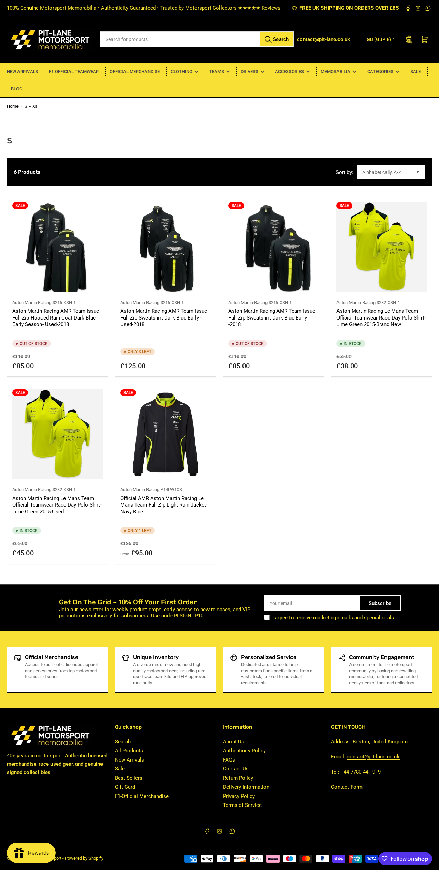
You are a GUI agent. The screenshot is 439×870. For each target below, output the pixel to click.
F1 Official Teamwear (74, 71)
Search (123, 742)
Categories (380, 71)
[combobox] (197, 39)
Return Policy (238, 778)
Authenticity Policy (244, 750)
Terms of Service (242, 805)
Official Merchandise (135, 71)
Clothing (181, 71)
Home (13, 106)
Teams (216, 71)
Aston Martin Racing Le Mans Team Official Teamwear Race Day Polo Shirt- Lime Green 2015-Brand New (381, 317)
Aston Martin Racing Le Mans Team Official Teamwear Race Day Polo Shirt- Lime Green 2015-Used (57, 505)
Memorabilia (336, 71)
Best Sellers (128, 778)
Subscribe (380, 603)
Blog (16, 88)
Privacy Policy (239, 796)
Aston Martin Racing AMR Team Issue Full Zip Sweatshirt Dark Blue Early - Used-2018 (163, 317)
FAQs (229, 760)
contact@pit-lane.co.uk (373, 757)
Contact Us (236, 769)
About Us (233, 742)
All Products (129, 750)
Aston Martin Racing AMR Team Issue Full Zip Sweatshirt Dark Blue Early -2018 (271, 317)
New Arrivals (22, 71)
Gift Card (125, 787)
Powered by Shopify (84, 858)
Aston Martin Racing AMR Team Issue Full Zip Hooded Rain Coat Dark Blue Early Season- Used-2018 (55, 317)
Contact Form (347, 787)
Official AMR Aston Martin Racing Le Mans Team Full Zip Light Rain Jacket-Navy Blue (163, 505)
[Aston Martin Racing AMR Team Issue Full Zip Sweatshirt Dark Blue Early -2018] (273, 247)
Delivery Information (246, 787)
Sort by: (344, 172)
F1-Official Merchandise (142, 796)
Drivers (249, 71)
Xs (34, 106)
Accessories (289, 71)
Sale (415, 71)
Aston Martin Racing (31, 302)
